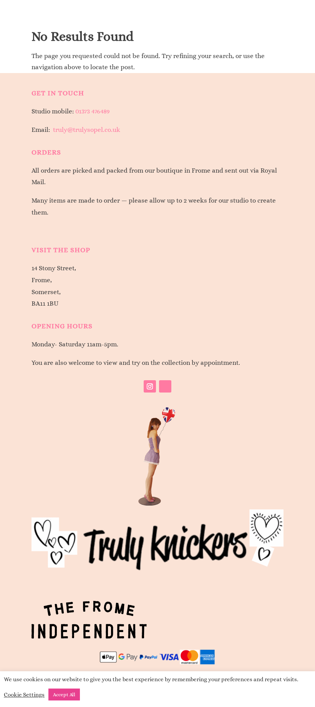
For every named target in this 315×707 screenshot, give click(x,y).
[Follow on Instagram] (150, 386)
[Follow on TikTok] (165, 386)
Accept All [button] (64, 694)
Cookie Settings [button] (24, 695)
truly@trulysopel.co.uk (86, 129)
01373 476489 (92, 111)
